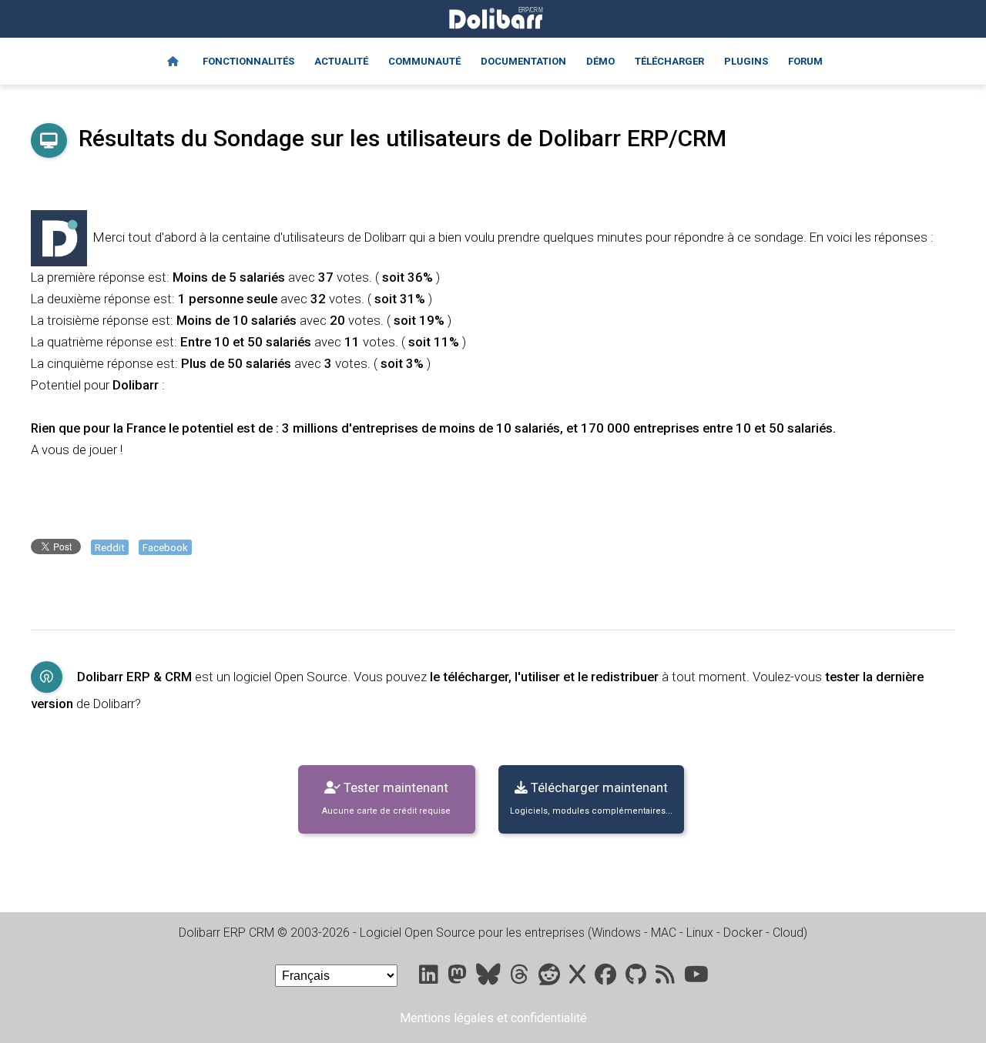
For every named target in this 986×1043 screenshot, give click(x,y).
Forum (805, 61)
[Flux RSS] (666, 978)
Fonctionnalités (248, 61)
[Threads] (521, 978)
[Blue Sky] (490, 978)
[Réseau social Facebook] (607, 978)
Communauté (424, 61)
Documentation (523, 61)
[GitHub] (637, 978)
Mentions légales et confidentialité (493, 1018)
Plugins (746, 61)
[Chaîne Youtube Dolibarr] (696, 978)
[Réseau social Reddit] (550, 978)
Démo (600, 61)
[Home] (172, 61)
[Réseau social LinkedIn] (430, 978)
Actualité (341, 61)
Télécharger (669, 61)
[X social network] (579, 978)
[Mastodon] (458, 978)
